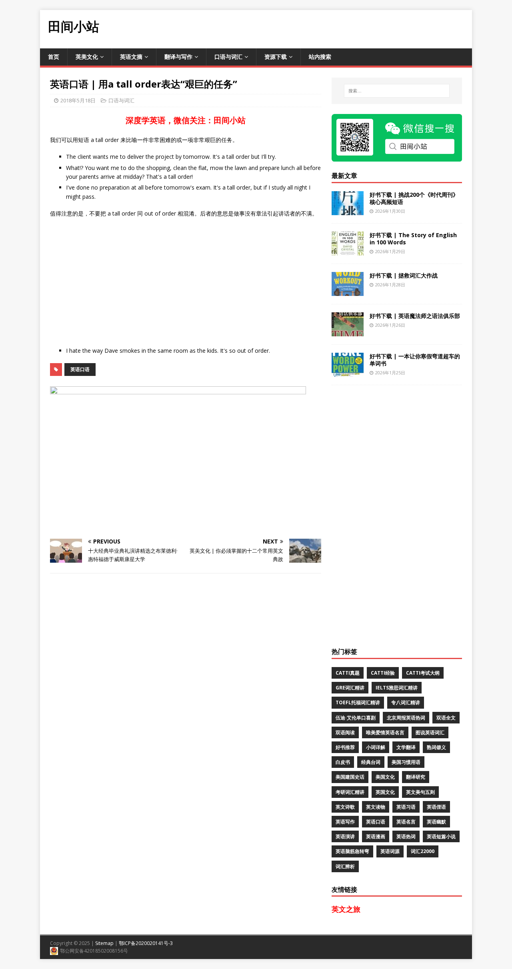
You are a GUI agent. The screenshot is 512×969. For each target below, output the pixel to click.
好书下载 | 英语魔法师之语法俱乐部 (415, 316)
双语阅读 (345, 732)
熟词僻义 (436, 747)
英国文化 (385, 792)
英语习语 (406, 806)
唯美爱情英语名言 (385, 732)
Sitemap (104, 943)
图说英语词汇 (430, 732)
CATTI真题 (348, 672)
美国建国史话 (350, 776)
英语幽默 (436, 821)
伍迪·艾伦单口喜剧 (356, 717)
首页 (53, 56)
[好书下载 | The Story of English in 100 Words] (348, 250)
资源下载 (275, 56)
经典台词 (370, 762)
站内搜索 (320, 56)
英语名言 (406, 821)
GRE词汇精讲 (350, 687)
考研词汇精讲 (350, 792)
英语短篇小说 (441, 836)
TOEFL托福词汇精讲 (358, 702)
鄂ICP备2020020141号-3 (146, 943)
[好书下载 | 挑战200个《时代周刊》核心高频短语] (348, 210)
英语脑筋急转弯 (352, 851)
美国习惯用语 (406, 762)
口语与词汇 (228, 56)
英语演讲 (345, 836)
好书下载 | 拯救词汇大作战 (404, 275)
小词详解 (375, 747)
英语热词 (406, 836)
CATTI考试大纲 (423, 672)
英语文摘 (131, 56)
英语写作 (345, 821)
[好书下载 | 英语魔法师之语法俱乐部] (348, 331)
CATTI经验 (383, 672)
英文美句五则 (420, 792)
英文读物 (375, 806)
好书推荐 (345, 747)
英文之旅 (346, 909)
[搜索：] (397, 91)
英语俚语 (436, 806)
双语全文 (446, 717)
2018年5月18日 (78, 100)
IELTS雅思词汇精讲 (397, 687)
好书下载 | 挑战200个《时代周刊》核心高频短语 (414, 198)
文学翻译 (406, 747)
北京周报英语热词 (406, 717)
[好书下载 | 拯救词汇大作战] (348, 291)
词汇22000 (422, 851)
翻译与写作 (178, 56)
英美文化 (87, 56)
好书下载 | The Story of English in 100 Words (413, 238)
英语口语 (80, 369)
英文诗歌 (345, 806)
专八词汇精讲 (405, 702)
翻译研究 (415, 776)
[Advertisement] (326, 28)
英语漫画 (375, 836)
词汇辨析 (345, 866)
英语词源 (390, 851)
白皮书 (343, 762)
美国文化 (385, 776)
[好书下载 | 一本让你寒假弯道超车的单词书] (348, 372)
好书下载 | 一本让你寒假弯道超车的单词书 (415, 359)
